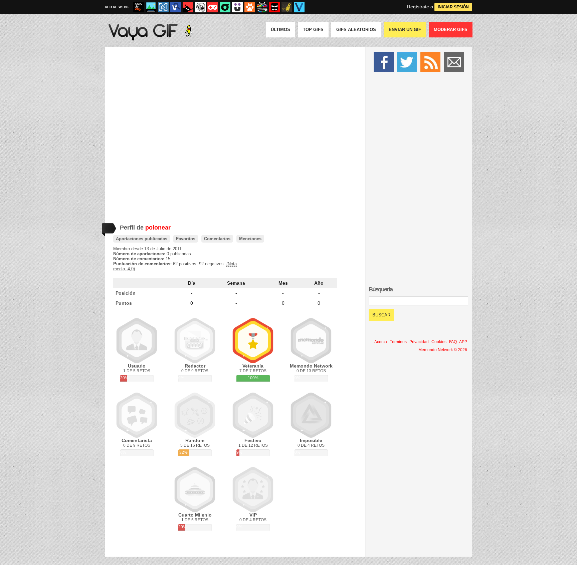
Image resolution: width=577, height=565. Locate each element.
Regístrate (418, 6)
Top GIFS (313, 29)
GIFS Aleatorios (356, 29)
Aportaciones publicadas (141, 238)
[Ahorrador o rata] (286, 7)
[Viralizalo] (299, 7)
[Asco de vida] (138, 7)
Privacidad (419, 341)
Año (319, 283)
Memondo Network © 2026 (442, 349)
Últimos (280, 29)
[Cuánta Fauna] (249, 7)
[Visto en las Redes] (175, 7)
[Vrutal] (212, 7)
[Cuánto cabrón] (200, 7)
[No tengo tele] (262, 7)
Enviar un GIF (405, 29)
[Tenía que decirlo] (274, 7)
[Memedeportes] (163, 7)
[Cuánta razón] (151, 7)
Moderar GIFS (450, 29)
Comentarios (217, 238)
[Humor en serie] (237, 7)
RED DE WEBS (117, 7)
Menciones (250, 238)
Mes (283, 283)
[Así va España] (188, 7)
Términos (398, 341)
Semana (236, 283)
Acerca (380, 341)
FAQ (453, 341)
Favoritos (185, 238)
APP (463, 341)
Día (191, 283)
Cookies (438, 341)
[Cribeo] (225, 7)
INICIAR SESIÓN (453, 7)
